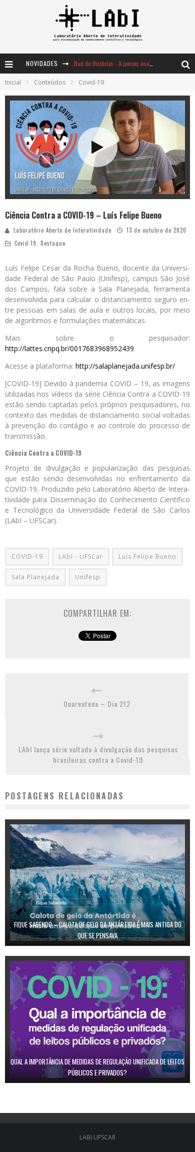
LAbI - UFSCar (80, 556)
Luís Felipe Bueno (147, 556)
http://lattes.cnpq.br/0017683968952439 (69, 348)
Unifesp (87, 577)
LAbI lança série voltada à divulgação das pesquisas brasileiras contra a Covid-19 (98, 754)
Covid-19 (25, 243)
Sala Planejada (36, 577)
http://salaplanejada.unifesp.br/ (125, 366)
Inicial (13, 82)
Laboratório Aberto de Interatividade (63, 230)
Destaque (53, 243)
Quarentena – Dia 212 (97, 703)
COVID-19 (27, 556)
